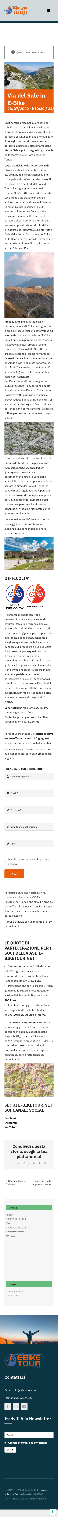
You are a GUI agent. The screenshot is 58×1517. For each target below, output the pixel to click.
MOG (15, 1494)
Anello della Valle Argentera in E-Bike (41, 1182)
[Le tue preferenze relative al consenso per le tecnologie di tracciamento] (53, 1512)
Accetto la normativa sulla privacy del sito (28, 861)
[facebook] (7, 1406)
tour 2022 (10, 1235)
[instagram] (16, 1406)
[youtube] (24, 1406)
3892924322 (24, 1398)
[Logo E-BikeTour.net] (16, 7)
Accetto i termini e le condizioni (27, 1442)
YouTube (9, 1127)
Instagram (11, 1122)
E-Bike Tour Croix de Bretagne (16, 1182)
